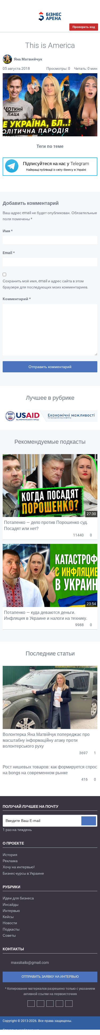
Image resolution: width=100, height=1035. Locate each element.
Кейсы (8, 917)
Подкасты (11, 929)
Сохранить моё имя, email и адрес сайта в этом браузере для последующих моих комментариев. (45, 284)
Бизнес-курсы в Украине (23, 873)
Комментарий (17, 299)
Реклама (10, 861)
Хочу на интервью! (19, 867)
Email (9, 253)
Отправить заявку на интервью (50, 977)
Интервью (11, 910)
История (10, 855)
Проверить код (84, 26)
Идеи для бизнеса (18, 898)
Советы (9, 935)
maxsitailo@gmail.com (30, 962)
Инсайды (10, 904)
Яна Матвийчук (28, 59)
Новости (10, 923)
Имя (8, 231)
